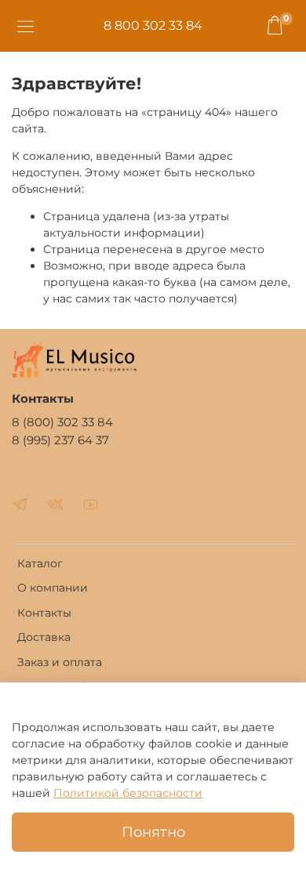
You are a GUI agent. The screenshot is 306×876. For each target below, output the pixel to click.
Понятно (153, 832)
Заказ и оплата (59, 662)
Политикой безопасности (127, 793)
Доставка (44, 637)
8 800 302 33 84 (153, 25)
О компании (52, 588)
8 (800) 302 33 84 (62, 421)
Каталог (40, 563)
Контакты (44, 613)
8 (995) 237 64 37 (60, 440)
